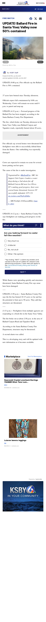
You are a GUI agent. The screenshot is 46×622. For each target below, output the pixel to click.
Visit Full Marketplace (35, 356)
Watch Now (40, 3)
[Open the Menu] (4, 3)
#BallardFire (25, 175)
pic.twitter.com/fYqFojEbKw (19, 196)
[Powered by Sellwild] (39, 479)
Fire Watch (8, 18)
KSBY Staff (14, 73)
